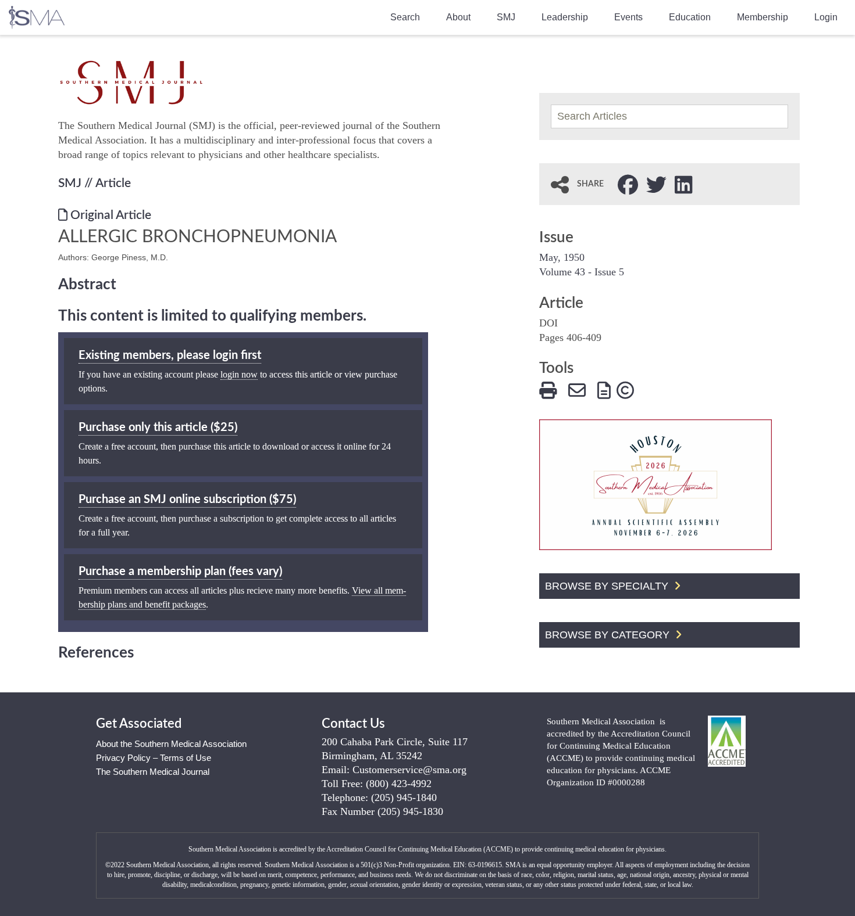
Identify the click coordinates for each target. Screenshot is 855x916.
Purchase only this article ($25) (158, 427)
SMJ (506, 17)
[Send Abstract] (577, 389)
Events (628, 17)
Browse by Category (608, 635)
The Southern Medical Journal (152, 772)
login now (239, 374)
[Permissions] (625, 389)
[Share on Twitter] (656, 183)
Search (405, 17)
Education (690, 17)
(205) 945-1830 (410, 811)
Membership (762, 17)
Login (826, 17)
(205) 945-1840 (404, 797)
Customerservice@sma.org (409, 769)
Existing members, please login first (170, 355)
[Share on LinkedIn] (684, 183)
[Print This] (548, 389)
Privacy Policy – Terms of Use (153, 758)
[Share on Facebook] (628, 183)
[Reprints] (604, 389)
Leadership (565, 17)
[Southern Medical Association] (37, 14)
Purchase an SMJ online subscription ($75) (187, 499)
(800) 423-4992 (399, 783)
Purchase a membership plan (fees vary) (180, 571)
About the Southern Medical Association (171, 744)
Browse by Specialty (608, 586)
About (458, 17)
